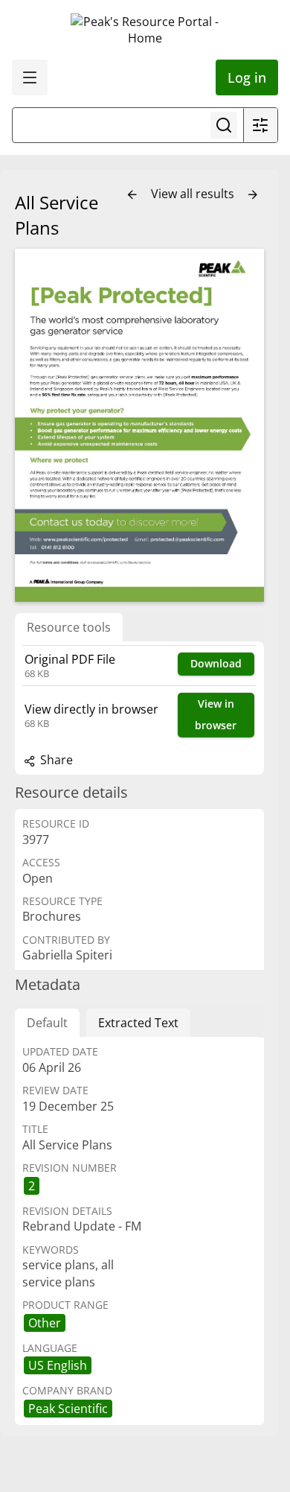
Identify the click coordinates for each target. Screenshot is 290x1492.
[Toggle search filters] (260, 125)
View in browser (215, 714)
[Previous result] (132, 195)
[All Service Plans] (139, 425)
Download (216, 663)
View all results (194, 193)
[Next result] (253, 195)
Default (47, 1023)
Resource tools (69, 627)
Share (55, 760)
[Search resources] (223, 125)
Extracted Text (138, 1023)
